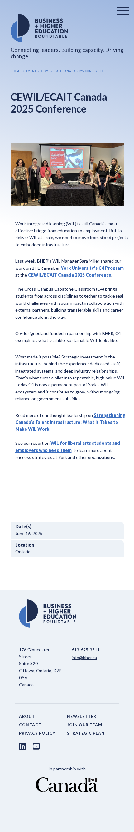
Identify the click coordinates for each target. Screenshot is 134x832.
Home (16, 71)
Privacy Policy (37, 733)
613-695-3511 (86, 649)
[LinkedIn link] (22, 746)
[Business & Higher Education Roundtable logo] (67, 28)
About (27, 716)
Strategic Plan (86, 733)
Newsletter (81, 716)
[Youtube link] (36, 746)
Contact (30, 725)
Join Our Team (84, 725)
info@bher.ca (84, 657)
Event (31, 71)
